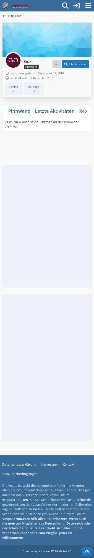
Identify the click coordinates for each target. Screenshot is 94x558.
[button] (56, 64)
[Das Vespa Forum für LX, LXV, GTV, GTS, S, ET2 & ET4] (17, 5)
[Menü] (88, 5)
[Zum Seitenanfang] (87, 551)
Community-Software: (47, 551)
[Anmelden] (76, 5)
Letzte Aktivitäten (55, 111)
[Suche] (65, 5)
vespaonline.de (79, 500)
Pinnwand (19, 111)
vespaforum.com (15, 500)
